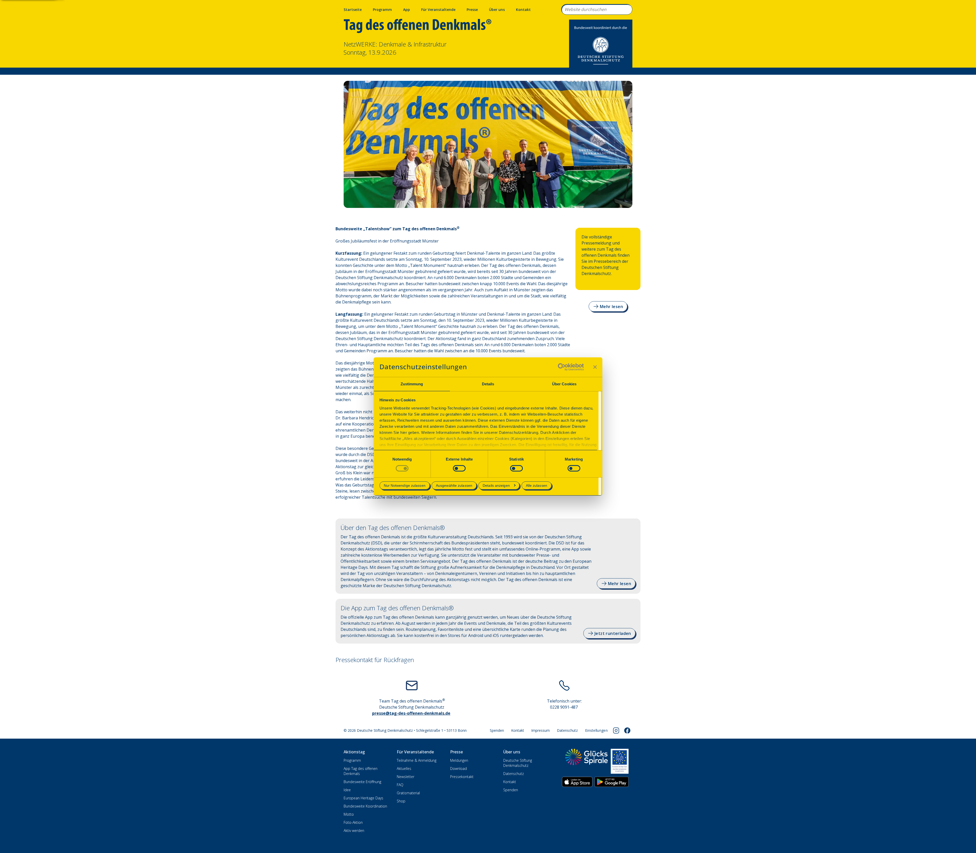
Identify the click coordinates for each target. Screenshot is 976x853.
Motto (349, 814)
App (406, 9)
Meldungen (459, 760)
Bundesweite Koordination (365, 806)
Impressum (540, 730)
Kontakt (523, 9)
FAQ (400, 784)
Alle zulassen (536, 485)
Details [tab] (488, 384)
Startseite (353, 9)
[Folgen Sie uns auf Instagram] (616, 730)
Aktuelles (404, 768)
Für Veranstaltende (438, 9)
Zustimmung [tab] (412, 384)
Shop (401, 801)
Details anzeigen (496, 485)
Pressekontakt (462, 776)
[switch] (459, 468)
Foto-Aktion (353, 822)
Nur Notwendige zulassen (404, 485)
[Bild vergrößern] (488, 144)
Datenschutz (567, 730)
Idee (347, 789)
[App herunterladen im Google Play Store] (611, 782)
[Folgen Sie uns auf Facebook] (627, 730)
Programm (382, 9)
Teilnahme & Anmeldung (416, 760)
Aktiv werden (354, 830)
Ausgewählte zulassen (454, 485)
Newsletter (405, 776)
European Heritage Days (363, 798)
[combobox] (596, 9)
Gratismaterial (408, 792)
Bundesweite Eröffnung (362, 781)
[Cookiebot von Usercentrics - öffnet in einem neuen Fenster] (561, 367)
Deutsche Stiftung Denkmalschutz (517, 763)
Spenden (497, 730)
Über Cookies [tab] (564, 384)
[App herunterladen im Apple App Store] (577, 782)
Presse (472, 9)
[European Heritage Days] (620, 761)
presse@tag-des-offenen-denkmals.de (411, 713)
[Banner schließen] (595, 367)
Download (458, 768)
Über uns (497, 9)
